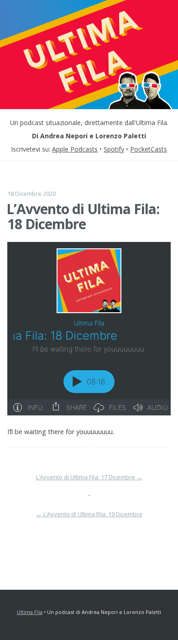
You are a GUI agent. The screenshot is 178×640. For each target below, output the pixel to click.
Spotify (114, 149)
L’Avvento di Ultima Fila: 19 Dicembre (89, 514)
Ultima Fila (29, 612)
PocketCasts (148, 149)
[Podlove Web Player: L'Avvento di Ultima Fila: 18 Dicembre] (89, 328)
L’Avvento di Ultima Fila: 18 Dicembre (82, 216)
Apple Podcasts (75, 149)
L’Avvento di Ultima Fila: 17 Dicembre (89, 477)
